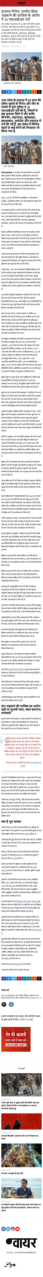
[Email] (39, 92)
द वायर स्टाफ (5, 46)
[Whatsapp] (29, 92)
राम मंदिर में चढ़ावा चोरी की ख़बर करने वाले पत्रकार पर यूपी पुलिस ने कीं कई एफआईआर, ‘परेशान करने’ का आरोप (21, 1208)
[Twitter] (13, 92)
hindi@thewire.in (35, 998)
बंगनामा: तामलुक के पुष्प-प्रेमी (12, 1174)
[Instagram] (13, 1229)
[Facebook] (3, 92)
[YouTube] (17, 1229)
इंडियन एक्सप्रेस (6, 198)
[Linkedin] (24, 92)
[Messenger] (8, 92)
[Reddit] (34, 92)
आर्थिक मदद (24, 1020)
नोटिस (33, 924)
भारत (24, 46)
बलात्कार (27, 834)
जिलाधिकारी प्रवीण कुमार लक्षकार (26, 902)
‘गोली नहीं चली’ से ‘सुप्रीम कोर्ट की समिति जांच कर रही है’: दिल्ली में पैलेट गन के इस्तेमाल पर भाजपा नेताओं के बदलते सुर (20, 1106)
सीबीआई (18, 964)
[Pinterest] (19, 92)
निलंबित (6, 959)
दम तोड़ (14, 858)
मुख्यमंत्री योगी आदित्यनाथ (17, 670)
